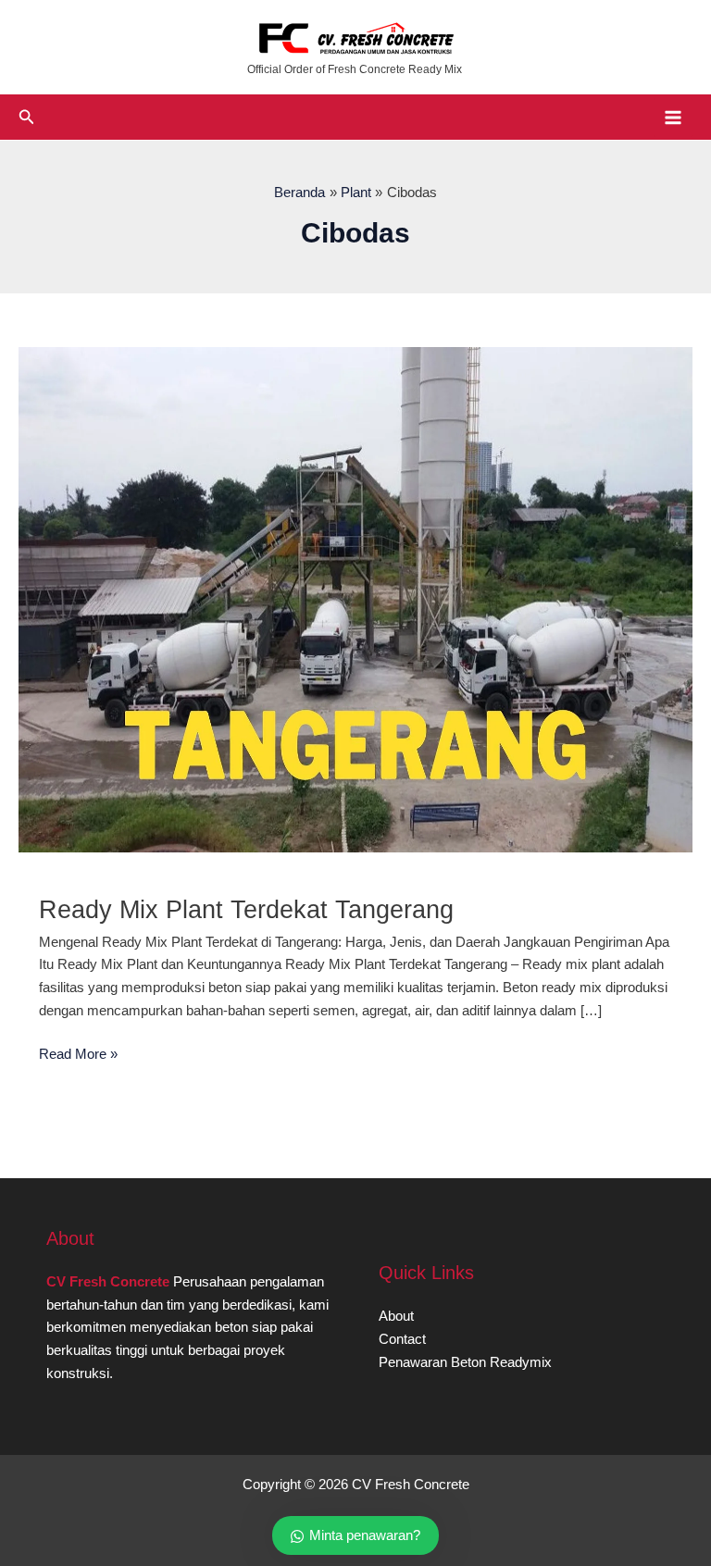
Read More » (78, 1056)
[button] (27, 118)
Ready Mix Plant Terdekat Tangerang (246, 909)
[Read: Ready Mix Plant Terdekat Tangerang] (355, 598)
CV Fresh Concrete (107, 1281)
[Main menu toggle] (673, 117)
